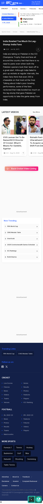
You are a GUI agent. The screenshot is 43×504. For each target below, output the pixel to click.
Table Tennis (9, 465)
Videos (22, 32)
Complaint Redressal (29, 481)
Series (23, 9)
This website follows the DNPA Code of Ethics (18, 490)
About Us (15, 477)
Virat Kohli (10, 238)
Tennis (19, 448)
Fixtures (33, 9)
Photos (26, 391)
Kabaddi (7, 459)
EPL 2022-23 (28, 415)
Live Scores (8, 383)
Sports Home (6, 32)
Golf (19, 453)
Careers (5, 485)
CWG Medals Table (14, 232)
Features (27, 395)
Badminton (8, 453)
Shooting (19, 459)
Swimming (31, 459)
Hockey (29, 448)
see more (36, 112)
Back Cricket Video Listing (23, 168)
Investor (16, 481)
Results (26, 387)
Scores (15, 9)
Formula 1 (8, 448)
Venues (6, 402)
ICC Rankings (11, 251)
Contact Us (15, 485)
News (6, 391)
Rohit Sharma (11, 257)
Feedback (26, 477)
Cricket (4, 8)
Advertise (5, 477)
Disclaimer (5, 481)
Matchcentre (8, 434)
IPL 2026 (7, 23)
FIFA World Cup (12, 226)
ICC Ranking (28, 402)
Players (26, 398)
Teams (6, 398)
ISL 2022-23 (8, 415)
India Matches (8, 18)
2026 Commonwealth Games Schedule (21, 245)
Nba (27, 453)
